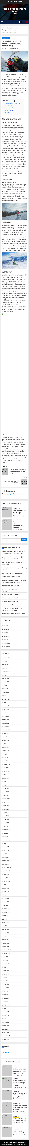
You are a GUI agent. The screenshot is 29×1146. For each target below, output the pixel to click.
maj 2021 (4, 774)
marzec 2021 (5, 781)
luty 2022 (4, 754)
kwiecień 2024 (6, 678)
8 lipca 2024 (17, 1122)
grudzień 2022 (5, 719)
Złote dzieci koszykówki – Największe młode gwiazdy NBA (20, 1095)
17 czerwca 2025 (18, 1075)
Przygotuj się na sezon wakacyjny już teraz (13, 613)
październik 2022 (6, 726)
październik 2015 (6, 991)
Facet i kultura (5, 636)
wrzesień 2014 (6, 1036)
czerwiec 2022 (6, 740)
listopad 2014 (5, 1029)
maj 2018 (4, 884)
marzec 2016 (5, 974)
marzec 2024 (5, 682)
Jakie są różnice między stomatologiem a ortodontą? (20, 512)
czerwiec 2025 (6, 658)
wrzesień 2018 (6, 871)
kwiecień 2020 (6, 805)
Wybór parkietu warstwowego (10, 601)
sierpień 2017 (5, 915)
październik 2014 (6, 1032)
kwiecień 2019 (6, 847)
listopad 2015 (5, 988)
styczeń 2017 (5, 939)
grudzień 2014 (5, 1025)
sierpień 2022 (5, 733)
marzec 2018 (5, 891)
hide (13, 101)
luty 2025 (4, 661)
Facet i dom (5, 625)
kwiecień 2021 (6, 778)
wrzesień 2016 (6, 953)
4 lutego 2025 (17, 1098)
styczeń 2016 (5, 981)
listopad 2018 (5, 864)
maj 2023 (4, 702)
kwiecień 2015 (6, 1012)
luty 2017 (4, 936)
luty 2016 (4, 977)
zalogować (11, 494)
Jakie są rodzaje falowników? (10, 598)
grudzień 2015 (5, 984)
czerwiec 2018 (6, 881)
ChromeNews (12, 1144)
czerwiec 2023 (6, 699)
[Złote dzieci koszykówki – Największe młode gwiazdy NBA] (7, 1095)
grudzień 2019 (5, 819)
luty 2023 (4, 713)
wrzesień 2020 (6, 799)
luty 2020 (4, 812)
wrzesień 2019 (6, 829)
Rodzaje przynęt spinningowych (10, 585)
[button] (2, 22)
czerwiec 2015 (6, 1005)
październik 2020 (6, 795)
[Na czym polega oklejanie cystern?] (7, 1132)
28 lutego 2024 (18, 529)
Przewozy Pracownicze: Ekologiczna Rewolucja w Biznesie (20, 1107)
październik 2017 (6, 909)
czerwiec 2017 (6, 922)
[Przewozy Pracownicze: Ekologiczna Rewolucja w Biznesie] (7, 1107)
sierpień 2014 (5, 1039)
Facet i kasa (5, 632)
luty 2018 (4, 895)
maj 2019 (4, 843)
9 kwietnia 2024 (18, 516)
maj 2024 (4, 675)
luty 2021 (4, 785)
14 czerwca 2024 (18, 1135)
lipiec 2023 (5, 695)
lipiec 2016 (5, 960)
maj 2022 (4, 744)
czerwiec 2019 (6, 840)
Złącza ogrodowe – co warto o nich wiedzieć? (14, 573)
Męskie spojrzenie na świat (14, 10)
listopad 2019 (5, 823)
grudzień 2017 (5, 902)
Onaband (6, 1052)
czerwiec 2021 (6, 771)
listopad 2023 (5, 692)
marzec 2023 (5, 709)
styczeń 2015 (5, 1022)
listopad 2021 (5, 761)
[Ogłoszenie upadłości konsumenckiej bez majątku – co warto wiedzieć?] (7, 1082)
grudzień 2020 (5, 788)
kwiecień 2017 (6, 929)
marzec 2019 (5, 850)
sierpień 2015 (5, 998)
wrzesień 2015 (6, 994)
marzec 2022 (5, 750)
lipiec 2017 (5, 919)
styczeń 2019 (5, 857)
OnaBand (5, 48)
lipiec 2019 (5, 836)
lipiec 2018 (5, 878)
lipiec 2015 (5, 1001)
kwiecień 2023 (6, 706)
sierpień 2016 (5, 957)
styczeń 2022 (5, 757)
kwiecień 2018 (6, 888)
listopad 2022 (5, 723)
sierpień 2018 (5, 874)
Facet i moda (5, 639)
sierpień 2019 (5, 833)
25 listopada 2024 (19, 1111)
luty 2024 (4, 685)
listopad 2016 (5, 946)
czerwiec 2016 (6, 964)
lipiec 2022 (5, 737)
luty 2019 (4, 854)
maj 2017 (4, 926)
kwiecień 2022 (6, 747)
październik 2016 (6, 950)
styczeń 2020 (5, 816)
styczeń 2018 (5, 898)
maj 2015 (4, 1008)
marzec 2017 (5, 933)
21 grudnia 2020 (14, 48)
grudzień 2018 (5, 860)
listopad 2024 (5, 664)
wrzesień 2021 (6, 764)
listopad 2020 (5, 792)
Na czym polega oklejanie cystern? (11, 576)
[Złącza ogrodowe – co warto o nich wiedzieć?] (7, 1119)
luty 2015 (4, 1019)
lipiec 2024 (5, 668)
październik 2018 (6, 867)
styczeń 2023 (5, 716)
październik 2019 (6, 826)
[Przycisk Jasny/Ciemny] (20, 22)
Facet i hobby (5, 629)
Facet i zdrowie (6, 38)
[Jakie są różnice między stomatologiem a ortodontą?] (7, 512)
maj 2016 (4, 967)
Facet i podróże (6, 643)
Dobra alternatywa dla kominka (10, 605)
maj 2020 (4, 802)
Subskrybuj (27, 22)
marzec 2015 (5, 1015)
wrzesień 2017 (6, 912)
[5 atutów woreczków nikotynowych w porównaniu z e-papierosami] (7, 524)
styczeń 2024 (5, 689)
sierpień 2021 (5, 768)
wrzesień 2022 (6, 730)
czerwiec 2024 (6, 671)
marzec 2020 (5, 809)
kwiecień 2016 (6, 970)
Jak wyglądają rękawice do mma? (11, 594)
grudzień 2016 (5, 943)
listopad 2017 (5, 905)
